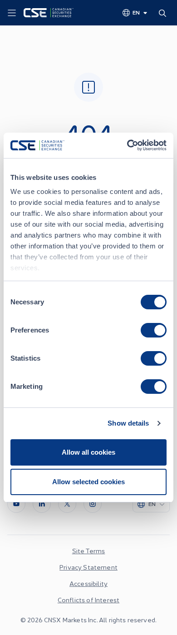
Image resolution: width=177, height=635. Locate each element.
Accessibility (88, 583)
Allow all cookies (88, 452)
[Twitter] (67, 504)
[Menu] (11, 13)
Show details (128, 423)
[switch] (154, 330)
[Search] (164, 12)
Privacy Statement (88, 566)
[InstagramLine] (93, 504)
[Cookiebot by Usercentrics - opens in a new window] (127, 145)
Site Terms (88, 550)
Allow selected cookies (88, 482)
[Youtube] (16, 504)
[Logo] (49, 12)
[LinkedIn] (42, 504)
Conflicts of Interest (88, 599)
